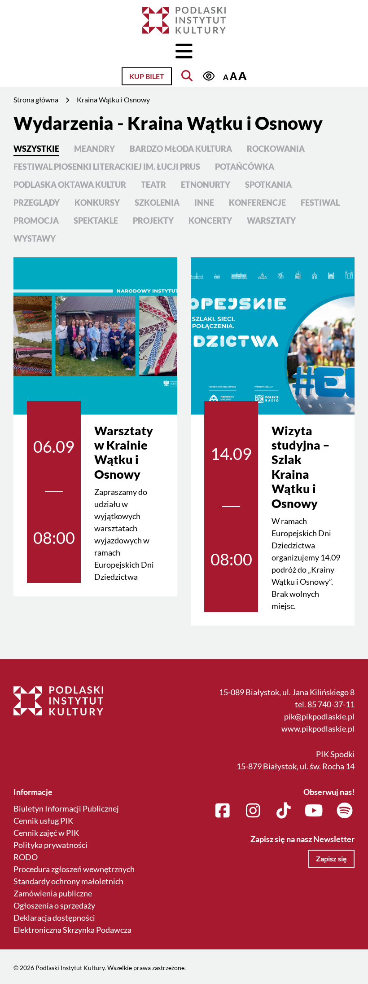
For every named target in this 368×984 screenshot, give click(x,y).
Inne (204, 202)
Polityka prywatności (50, 845)
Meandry (94, 149)
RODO (25, 857)
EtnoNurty (205, 185)
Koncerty (210, 220)
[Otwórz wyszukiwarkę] (187, 75)
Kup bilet (146, 76)
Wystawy (34, 238)
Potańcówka (244, 167)
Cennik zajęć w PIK (46, 833)
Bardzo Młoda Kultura (181, 149)
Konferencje (257, 202)
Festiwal (320, 202)
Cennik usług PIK (43, 820)
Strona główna (35, 99)
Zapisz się (331, 858)
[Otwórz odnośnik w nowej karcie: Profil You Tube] (314, 811)
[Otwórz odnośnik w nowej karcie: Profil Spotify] (344, 811)
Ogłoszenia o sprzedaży (54, 905)
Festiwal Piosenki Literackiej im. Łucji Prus (106, 167)
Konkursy (97, 202)
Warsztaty (271, 220)
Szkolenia (157, 202)
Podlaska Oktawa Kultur (69, 185)
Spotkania (268, 185)
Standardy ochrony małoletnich (68, 881)
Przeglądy (36, 202)
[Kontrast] (208, 76)
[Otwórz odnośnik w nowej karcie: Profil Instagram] (253, 811)
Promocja (36, 220)
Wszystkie (36, 149)
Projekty (153, 220)
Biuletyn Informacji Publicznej (66, 808)
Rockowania (276, 149)
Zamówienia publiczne (52, 893)
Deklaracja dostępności (54, 917)
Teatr (153, 185)
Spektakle (96, 220)
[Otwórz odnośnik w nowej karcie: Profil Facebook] (222, 811)
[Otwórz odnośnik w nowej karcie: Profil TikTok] (283, 811)
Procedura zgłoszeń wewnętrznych (74, 869)
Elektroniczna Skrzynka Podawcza (72, 930)
